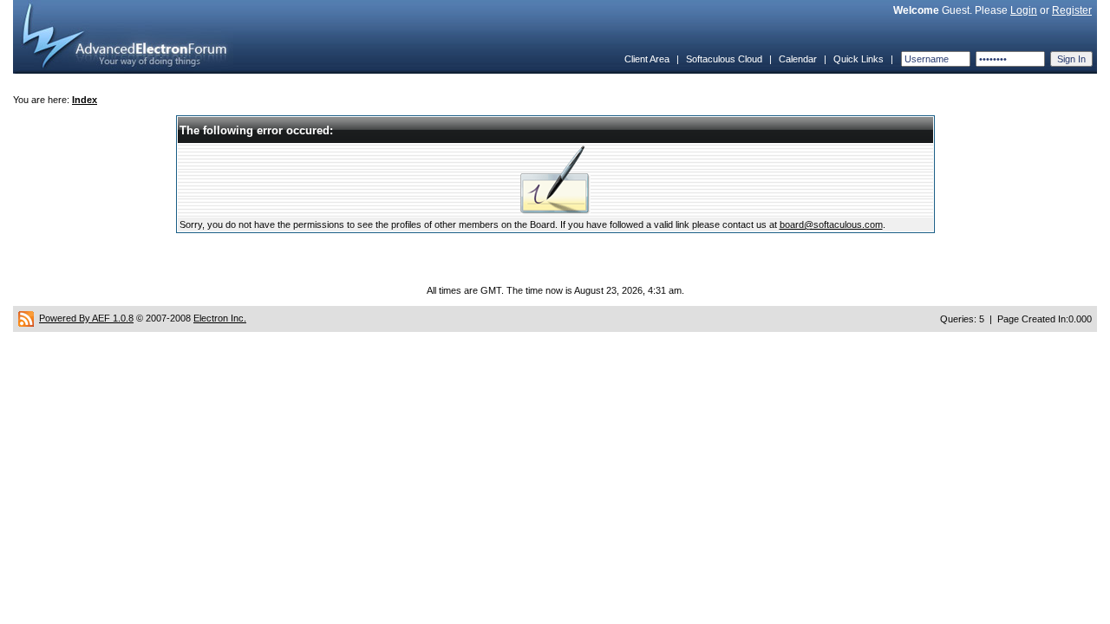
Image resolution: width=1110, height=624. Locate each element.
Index (84, 99)
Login (1023, 10)
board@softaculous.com (831, 224)
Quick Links (858, 59)
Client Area (646, 59)
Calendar (798, 59)
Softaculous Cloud (724, 59)
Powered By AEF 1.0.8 (86, 318)
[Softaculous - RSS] (26, 318)
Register (1072, 10)
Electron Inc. (219, 318)
